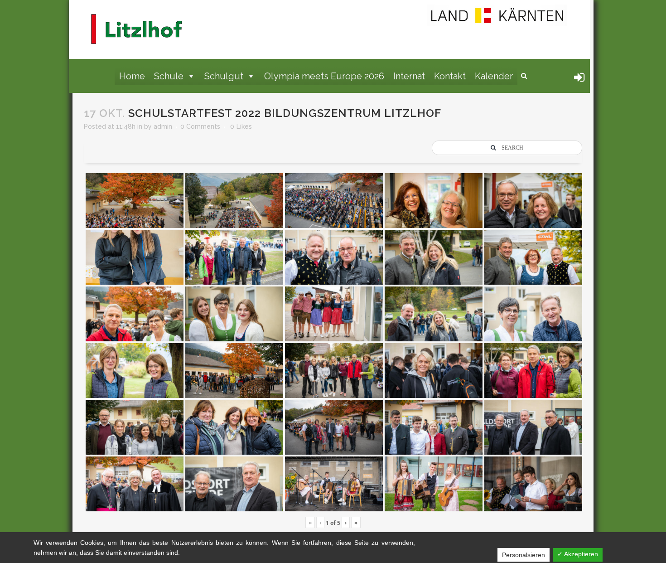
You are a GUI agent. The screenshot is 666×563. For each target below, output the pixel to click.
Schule (168, 76)
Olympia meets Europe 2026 (324, 76)
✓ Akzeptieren (577, 554)
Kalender (494, 76)
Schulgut (223, 76)
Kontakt (450, 76)
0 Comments (200, 126)
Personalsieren (523, 554)
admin (163, 126)
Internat (409, 76)
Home (132, 76)
